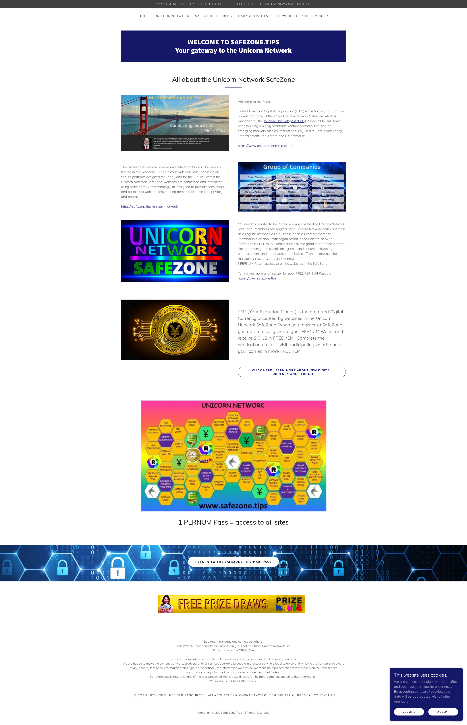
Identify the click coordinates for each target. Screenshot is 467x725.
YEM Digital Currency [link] (290, 695)
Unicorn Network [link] (172, 16)
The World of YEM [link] (291, 16)
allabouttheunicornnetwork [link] (237, 695)
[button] (321, 16)
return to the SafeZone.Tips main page (233, 562)
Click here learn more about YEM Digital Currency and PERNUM (292, 372)
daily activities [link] (253, 16)
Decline (408, 711)
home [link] (144, 16)
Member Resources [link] (187, 695)
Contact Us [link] (325, 695)
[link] (233, 52)
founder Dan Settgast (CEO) (285, 121)
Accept (443, 711)
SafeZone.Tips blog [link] (213, 16)
